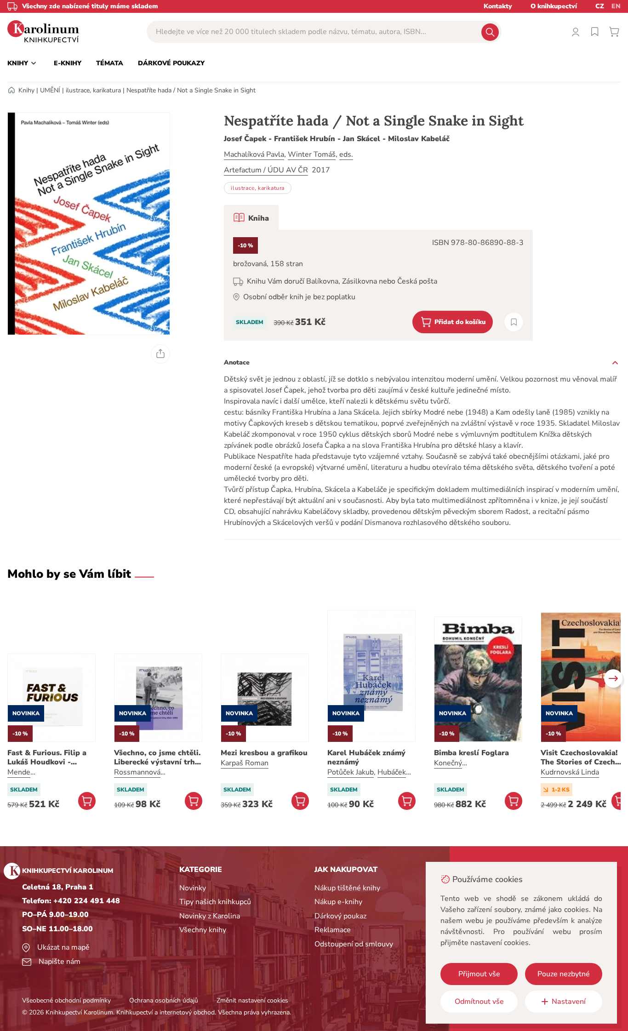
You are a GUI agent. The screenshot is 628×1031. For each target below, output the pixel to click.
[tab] (251, 217)
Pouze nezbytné (563, 974)
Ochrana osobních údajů (163, 1000)
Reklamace (332, 930)
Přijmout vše (479, 974)
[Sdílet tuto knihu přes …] (160, 354)
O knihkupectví (554, 6)
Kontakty (498, 6)
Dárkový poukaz (340, 916)
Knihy (26, 90)
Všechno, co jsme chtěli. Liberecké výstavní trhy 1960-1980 (157, 757)
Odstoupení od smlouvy (353, 944)
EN (616, 6)
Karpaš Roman (244, 763)
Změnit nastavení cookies (252, 1000)
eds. (346, 154)
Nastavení (569, 1002)
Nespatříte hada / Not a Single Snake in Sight (191, 90)
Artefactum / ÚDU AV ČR (266, 170)
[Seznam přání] (595, 31)
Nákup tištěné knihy (347, 888)
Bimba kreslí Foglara (471, 753)
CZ (599, 6)
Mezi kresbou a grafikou (264, 753)
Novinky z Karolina (209, 916)
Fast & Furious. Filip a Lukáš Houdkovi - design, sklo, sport (46, 757)
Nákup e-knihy (338, 902)
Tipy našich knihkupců (215, 902)
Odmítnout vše (479, 1002)
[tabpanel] (378, 285)
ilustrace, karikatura (93, 90)
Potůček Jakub (350, 772)
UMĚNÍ (50, 90)
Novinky (192, 888)
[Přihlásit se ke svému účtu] (575, 31)
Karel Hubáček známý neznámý (366, 757)
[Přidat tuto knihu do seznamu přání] (514, 322)
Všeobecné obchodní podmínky (66, 1000)
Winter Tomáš (312, 154)
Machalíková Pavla (254, 154)
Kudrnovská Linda (570, 772)
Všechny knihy (202, 930)
